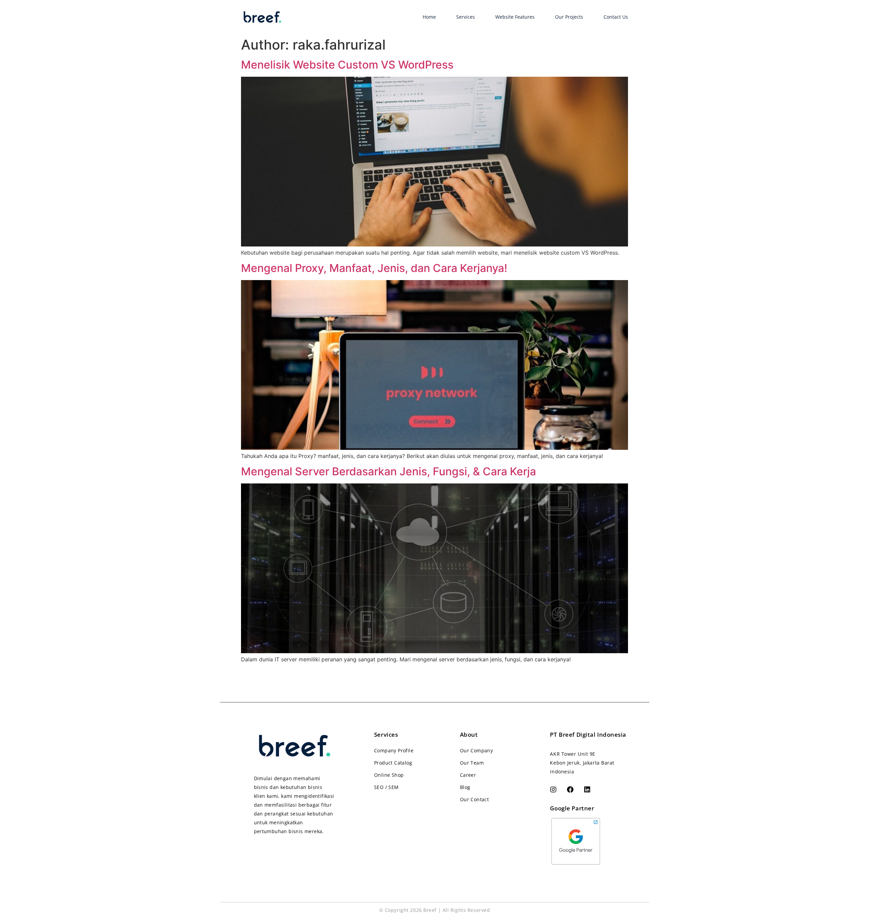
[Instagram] (553, 789)
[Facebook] (570, 789)
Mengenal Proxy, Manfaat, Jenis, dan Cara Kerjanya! (374, 268)
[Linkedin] (587, 789)
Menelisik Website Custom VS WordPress (347, 64)
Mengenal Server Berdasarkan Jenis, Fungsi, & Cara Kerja (388, 471)
